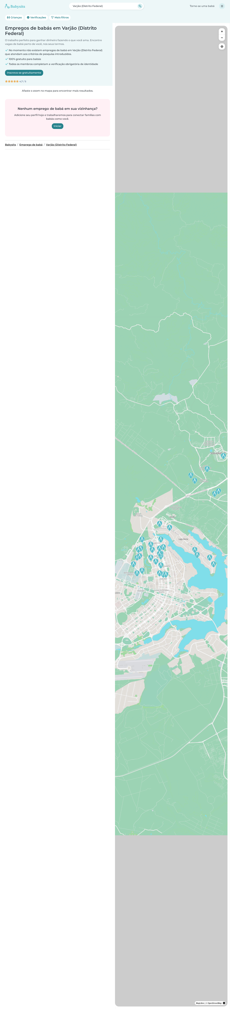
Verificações (38, 17)
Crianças (16, 17)
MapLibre (200, 1003)
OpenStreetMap (215, 1003)
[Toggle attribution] (224, 1003)
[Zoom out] (222, 38)
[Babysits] (15, 6)
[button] (151, 545)
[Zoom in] (222, 31)
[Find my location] (222, 46)
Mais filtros (61, 17)
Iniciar (57, 126)
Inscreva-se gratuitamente (24, 72)
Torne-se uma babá (202, 6)
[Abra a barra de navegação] (222, 6)
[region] (171, 516)
